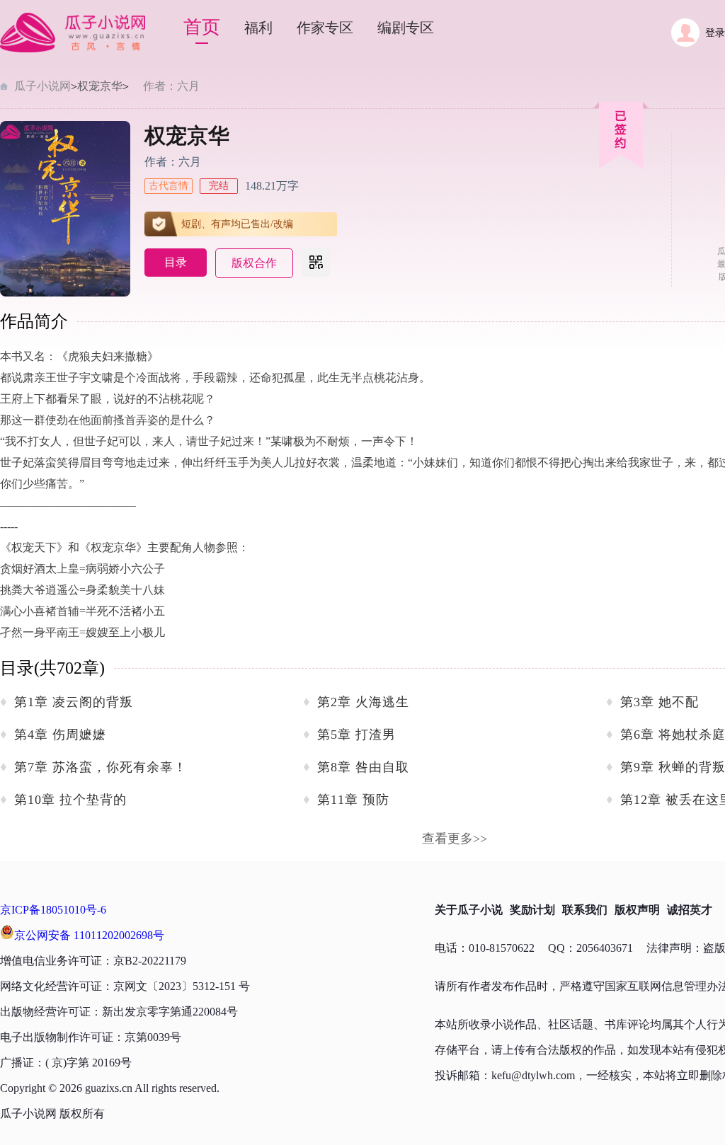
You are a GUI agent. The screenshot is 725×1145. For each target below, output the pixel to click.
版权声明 (637, 910)
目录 (175, 262)
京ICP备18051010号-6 (53, 910)
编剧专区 (405, 27)
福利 (258, 27)
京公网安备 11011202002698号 (89, 935)
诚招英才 (689, 910)
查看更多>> (454, 839)
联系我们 (584, 910)
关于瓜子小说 (469, 910)
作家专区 (325, 27)
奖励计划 (532, 910)
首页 (201, 27)
